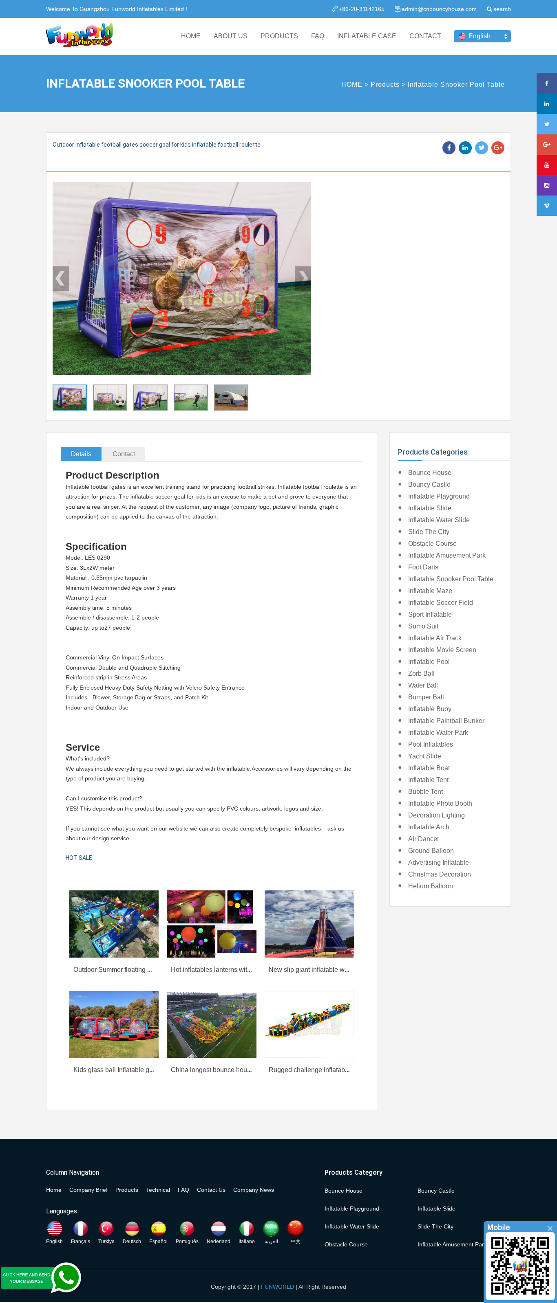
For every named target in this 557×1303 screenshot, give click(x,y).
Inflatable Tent (428, 779)
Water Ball (423, 685)
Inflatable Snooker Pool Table (456, 84)
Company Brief (88, 1190)
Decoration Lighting (436, 815)
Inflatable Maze (430, 590)
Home (54, 1190)
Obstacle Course (432, 543)
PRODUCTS (279, 36)
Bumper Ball (426, 697)
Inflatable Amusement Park (447, 555)
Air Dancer (423, 838)
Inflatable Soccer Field (440, 602)
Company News (253, 1190)
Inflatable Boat (429, 768)
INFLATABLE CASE (366, 36)
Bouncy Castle (429, 484)
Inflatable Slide (429, 508)
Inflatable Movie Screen (442, 649)
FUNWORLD (277, 1286)
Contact (124, 453)
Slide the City (428, 531)
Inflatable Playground (439, 496)
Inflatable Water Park (438, 732)
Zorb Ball (421, 673)
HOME (191, 36)
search (502, 9)
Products (385, 84)
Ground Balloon (431, 850)
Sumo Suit (423, 626)
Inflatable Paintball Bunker (446, 720)
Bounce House (429, 472)
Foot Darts (423, 567)
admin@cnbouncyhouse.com (439, 9)
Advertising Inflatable (438, 862)
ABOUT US (231, 36)
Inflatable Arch (428, 827)
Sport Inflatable (430, 614)
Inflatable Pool (429, 661)
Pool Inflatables (430, 744)
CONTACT (425, 36)
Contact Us (211, 1190)
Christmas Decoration (439, 874)
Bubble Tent (425, 791)
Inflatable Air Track (435, 638)
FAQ (317, 36)
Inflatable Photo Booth (440, 803)
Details (81, 453)
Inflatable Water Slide (439, 519)
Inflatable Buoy (429, 708)
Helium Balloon (430, 886)
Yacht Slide (424, 756)
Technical (158, 1190)
